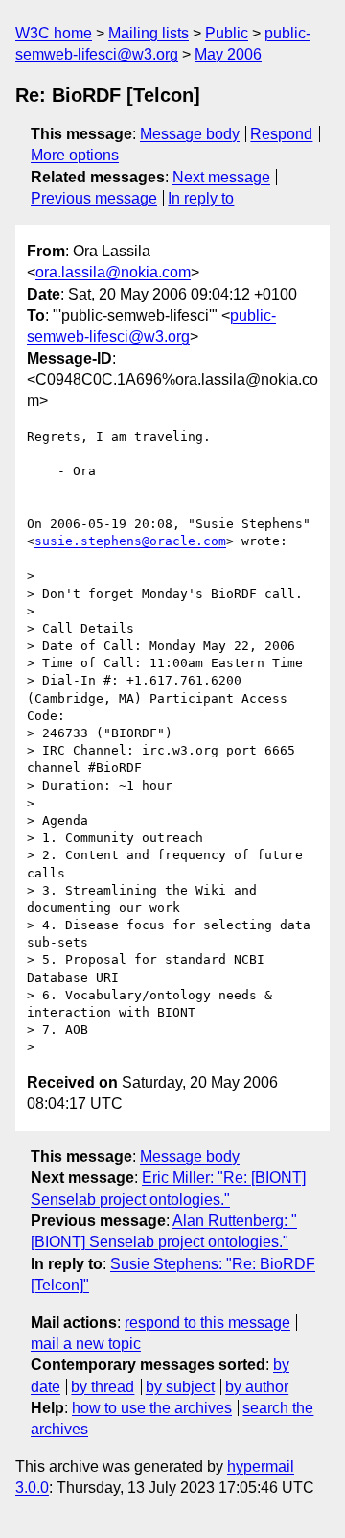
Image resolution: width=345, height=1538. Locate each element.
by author (256, 1387)
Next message (221, 177)
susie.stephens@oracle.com (130, 541)
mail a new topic (86, 1343)
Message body (190, 134)
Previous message (94, 198)
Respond (281, 134)
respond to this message (207, 1322)
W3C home (53, 33)
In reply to (201, 198)
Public (226, 33)
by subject (180, 1387)
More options (75, 155)
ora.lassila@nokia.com (113, 272)
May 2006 (228, 54)
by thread (102, 1387)
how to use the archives (152, 1408)
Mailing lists (148, 33)
